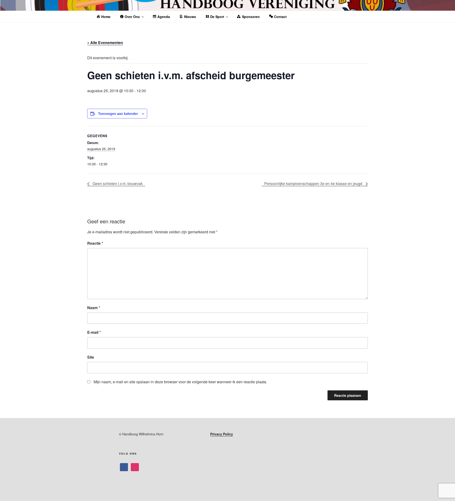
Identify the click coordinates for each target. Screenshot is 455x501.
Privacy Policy (221, 434)
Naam (93, 307)
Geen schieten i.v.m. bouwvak (117, 183)
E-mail (94, 332)
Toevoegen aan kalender (118, 113)
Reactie (95, 243)
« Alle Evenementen (105, 42)
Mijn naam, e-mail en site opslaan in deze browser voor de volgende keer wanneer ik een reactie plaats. (180, 381)
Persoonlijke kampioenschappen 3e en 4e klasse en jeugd (313, 183)
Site (90, 357)
